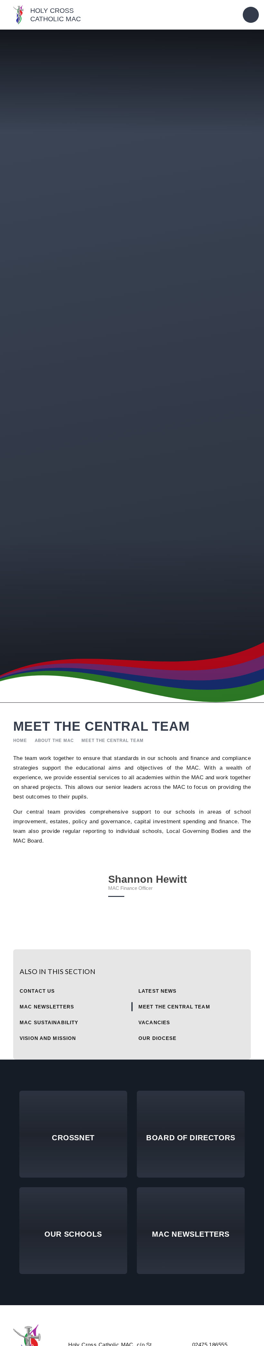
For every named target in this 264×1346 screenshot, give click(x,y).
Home (20, 740)
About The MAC (54, 740)
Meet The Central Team (112, 740)
